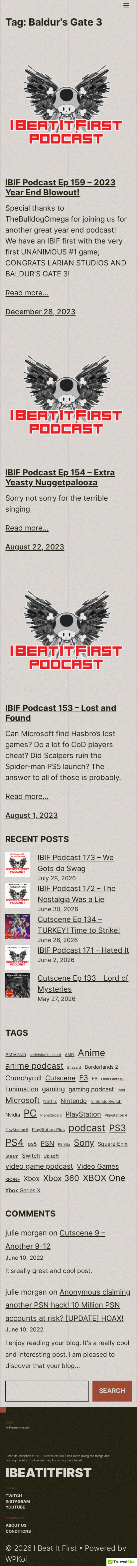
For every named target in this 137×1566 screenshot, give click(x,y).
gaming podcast (91, 1089)
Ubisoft (51, 1156)
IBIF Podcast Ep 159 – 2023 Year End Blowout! (60, 187)
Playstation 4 (116, 1115)
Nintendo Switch (105, 1101)
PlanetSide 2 (51, 1115)
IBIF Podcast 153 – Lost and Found (60, 713)
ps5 (32, 1143)
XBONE (12, 1179)
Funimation (21, 1089)
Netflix (50, 1101)
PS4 (14, 1142)
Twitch (14, 1496)
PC (30, 1113)
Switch (31, 1155)
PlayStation (83, 1114)
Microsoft (22, 1100)
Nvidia (12, 1115)
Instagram (18, 1501)
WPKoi (16, 1559)
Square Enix (113, 1144)
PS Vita (64, 1144)
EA (94, 1078)
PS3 (117, 1128)
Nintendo (74, 1100)
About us (16, 1525)
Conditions (18, 1531)
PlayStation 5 (16, 1129)
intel (121, 1090)
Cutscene (60, 1078)
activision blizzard (45, 1054)
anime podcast (34, 1066)
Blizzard (74, 1067)
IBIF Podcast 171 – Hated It (83, 950)
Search (112, 1391)
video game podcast (39, 1166)
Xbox (32, 1178)
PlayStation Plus (48, 1129)
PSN (47, 1143)
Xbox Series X (22, 1190)
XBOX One (104, 1178)
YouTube (15, 1507)
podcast (86, 1127)
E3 (83, 1077)
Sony (84, 1142)
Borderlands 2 (101, 1067)
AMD (69, 1054)
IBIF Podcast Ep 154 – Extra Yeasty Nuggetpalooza (60, 477)
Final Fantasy (112, 1079)
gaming (53, 1089)
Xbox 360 (61, 1178)
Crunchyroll (23, 1078)
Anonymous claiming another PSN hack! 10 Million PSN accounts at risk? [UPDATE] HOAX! (67, 1305)
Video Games (98, 1166)
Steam (11, 1156)
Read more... (27, 292)
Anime (91, 1052)
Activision (15, 1054)
